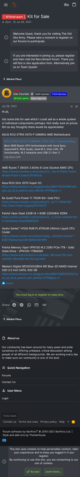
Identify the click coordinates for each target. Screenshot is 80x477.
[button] (6, 4)
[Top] (68, 422)
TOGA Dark (10, 415)
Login (5, 398)
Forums (6, 375)
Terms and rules (28, 421)
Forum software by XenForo (37, 431)
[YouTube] (4, 440)
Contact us (9, 381)
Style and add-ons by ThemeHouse (24, 435)
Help (62, 421)
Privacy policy (48, 421)
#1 (76, 106)
